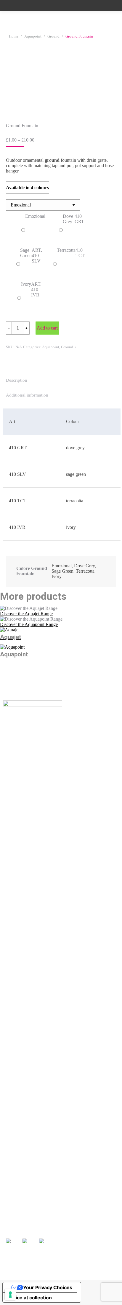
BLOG (69, 1203)
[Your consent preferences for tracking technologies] (10, 1294)
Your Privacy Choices (47, 1287)
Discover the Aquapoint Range (29, 624)
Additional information (27, 395)
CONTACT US (77, 1212)
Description (16, 380)
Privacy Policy (56, 1273)
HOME (13, 1195)
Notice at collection (29, 1298)
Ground (67, 347)
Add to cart (47, 327)
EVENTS (71, 1195)
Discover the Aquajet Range (26, 613)
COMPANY (18, 1212)
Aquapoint (50, 347)
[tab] (61, 377)
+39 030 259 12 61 (22, 1174)
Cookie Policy (82, 1273)
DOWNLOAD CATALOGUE (35, 1204)
